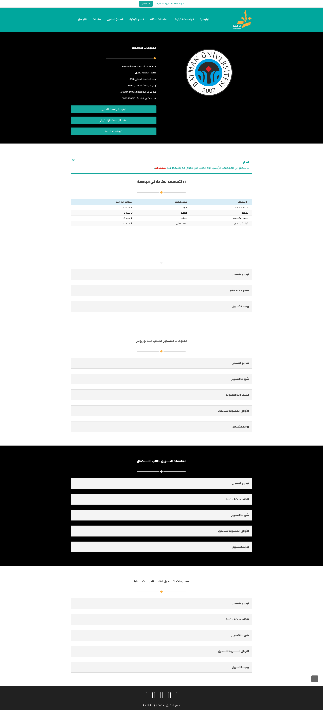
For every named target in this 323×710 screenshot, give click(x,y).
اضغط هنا (160, 167)
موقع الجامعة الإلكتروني (114, 120)
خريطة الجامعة (113, 131)
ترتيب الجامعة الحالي (113, 109)
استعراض (146, 4)
